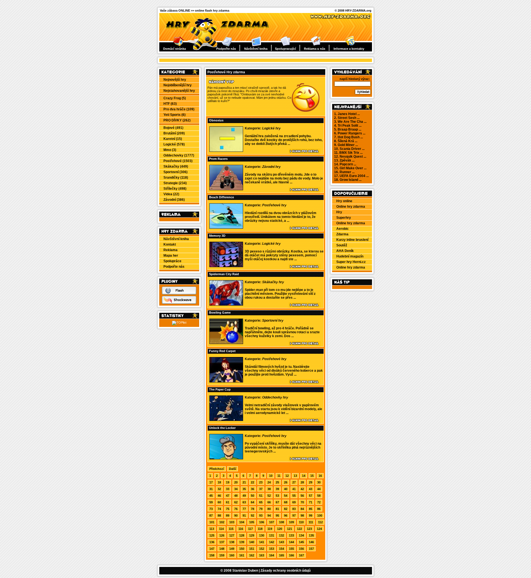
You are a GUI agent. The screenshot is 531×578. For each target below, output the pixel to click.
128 (241, 535)
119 (269, 528)
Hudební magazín (349, 256)
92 (252, 515)
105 (251, 522)
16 (320, 475)
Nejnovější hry (174, 80)
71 (310, 502)
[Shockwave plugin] (179, 302)
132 (281, 535)
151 (251, 548)
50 (252, 495)
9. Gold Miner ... (346, 145)
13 (295, 475)
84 (302, 509)
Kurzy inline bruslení (352, 240)
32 (219, 489)
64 (252, 502)
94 (269, 515)
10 (270, 475)
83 (294, 509)
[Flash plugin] (179, 293)
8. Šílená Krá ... (345, 141)
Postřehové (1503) (177, 161)
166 (291, 555)
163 (261, 555)
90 (236, 515)
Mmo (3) (169, 150)
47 (227, 495)
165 (281, 555)
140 (251, 542)
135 (311, 535)
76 (236, 509)
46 (219, 495)
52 (269, 495)
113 (211, 528)
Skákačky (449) (175, 166)
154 (281, 548)
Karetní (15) (172, 139)
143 (281, 542)
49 (244, 495)
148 (221, 548)
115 (231, 528)
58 (319, 495)
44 (319, 489)
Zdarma (342, 234)
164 (271, 555)
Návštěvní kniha (255, 48)
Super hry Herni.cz (351, 262)
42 (302, 489)
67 (277, 502)
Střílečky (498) (174, 189)
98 (302, 515)
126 (221, 535)
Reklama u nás (314, 48)
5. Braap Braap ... (347, 129)
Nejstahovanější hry (179, 91)
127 (231, 535)
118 (260, 528)
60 (219, 502)
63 (244, 502)
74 (219, 509)
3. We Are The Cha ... (350, 122)
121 (289, 528)
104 (241, 522)
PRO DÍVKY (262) (177, 120)
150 (241, 548)
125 (211, 535)
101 (211, 522)
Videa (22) (171, 194)
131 (271, 535)
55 (294, 495)
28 (302, 482)
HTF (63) (170, 104)
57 (310, 495)
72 (319, 502)
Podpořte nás (226, 48)
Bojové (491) (173, 128)
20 (236, 482)
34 (236, 489)
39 (277, 489)
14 (303, 475)
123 (309, 528)
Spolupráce (172, 261)
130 (261, 535)
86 (319, 509)
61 (227, 502)
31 (211, 489)
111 (311, 522)
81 (277, 509)
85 (310, 509)
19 (227, 482)
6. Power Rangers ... (349, 133)
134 (301, 535)
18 (219, 482)
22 (252, 482)
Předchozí (216, 468)
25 (277, 482)
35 (244, 489)
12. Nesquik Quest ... (350, 156)
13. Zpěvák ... (344, 160)
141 (261, 542)
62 (236, 502)
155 (291, 548)
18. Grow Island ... (347, 180)
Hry (339, 212)
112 (320, 522)
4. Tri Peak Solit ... (347, 125)
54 (285, 495)
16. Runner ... (344, 172)
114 (221, 528)
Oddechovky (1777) (178, 155)
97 (294, 515)
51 (260, 495)
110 (301, 522)
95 (277, 515)
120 (279, 528)
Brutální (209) (174, 133)
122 (299, 528)
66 (269, 502)
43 (310, 489)
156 (301, 548)
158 (211, 555)
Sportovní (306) (175, 172)
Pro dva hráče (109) (178, 109)
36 (252, 489)
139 (241, 542)
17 (211, 482)
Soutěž (341, 245)
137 (221, 542)
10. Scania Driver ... (349, 149)
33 (227, 489)
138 (231, 542)
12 (287, 475)
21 (244, 482)
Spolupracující (285, 48)
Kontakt (169, 244)
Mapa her (170, 255)
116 (240, 528)
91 (244, 515)
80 (269, 509)
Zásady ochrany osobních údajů (286, 570)
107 (271, 522)
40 (285, 489)
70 (302, 502)
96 (285, 515)
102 (221, 522)
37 (260, 489)
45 (211, 495)
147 (211, 548)
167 (301, 555)
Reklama (170, 250)
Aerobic (342, 229)
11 (278, 475)
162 (251, 555)
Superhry (343, 218)
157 (311, 548)
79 (260, 509)
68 (285, 502)
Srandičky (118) (175, 177)
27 (294, 482)
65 (260, 502)
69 (294, 502)
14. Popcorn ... (345, 164)
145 (301, 542)
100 (319, 515)
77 (244, 509)
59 (211, 502)
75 (227, 509)
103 (231, 522)
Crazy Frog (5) (174, 98)
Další (232, 468)
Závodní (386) (174, 200)
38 (269, 489)
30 (319, 482)
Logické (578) (174, 144)
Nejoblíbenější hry (177, 85)
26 (285, 482)
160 (231, 555)
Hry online (344, 201)
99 (310, 515)
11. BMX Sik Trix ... (348, 153)
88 (219, 515)
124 (319, 528)
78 (252, 509)
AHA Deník (345, 251)
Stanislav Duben (245, 570)
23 (260, 482)
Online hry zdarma (350, 207)
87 (211, 515)
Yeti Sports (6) (174, 115)
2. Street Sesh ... (347, 118)
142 (271, 542)
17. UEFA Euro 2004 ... (351, 176)
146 (311, 542)
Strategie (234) (175, 183)
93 (260, 515)
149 (231, 548)
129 (251, 535)
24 (269, 482)
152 (261, 548)
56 (302, 495)
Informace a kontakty (349, 48)
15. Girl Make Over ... (350, 168)
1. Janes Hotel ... (347, 114)
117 (250, 528)
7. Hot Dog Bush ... (348, 137)
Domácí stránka (174, 48)
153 (271, 548)
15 (312, 475)
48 (236, 495)
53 (277, 495)
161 (241, 555)
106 (261, 522)
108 (281, 522)
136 (211, 542)
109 (291, 522)
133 (291, 535)
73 (211, 509)
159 (221, 555)
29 (310, 482)
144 (291, 542)
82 (285, 509)
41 (294, 489)
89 (227, 515)
